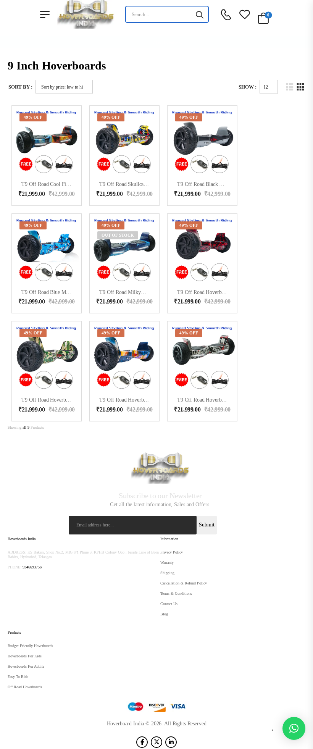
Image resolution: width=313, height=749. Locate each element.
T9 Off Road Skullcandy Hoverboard (138, 184)
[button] (293, 728)
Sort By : (20, 87)
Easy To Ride (18, 677)
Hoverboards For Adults (26, 666)
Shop (144, 42)
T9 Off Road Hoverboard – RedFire (215, 292)
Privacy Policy (171, 552)
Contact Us (168, 604)
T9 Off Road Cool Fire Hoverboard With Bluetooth (75, 184)
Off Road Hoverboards (25, 687)
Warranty (167, 562)
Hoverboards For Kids (25, 656)
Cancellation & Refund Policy (183, 583)
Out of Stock (118, 235)
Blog (164, 614)
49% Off (33, 117)
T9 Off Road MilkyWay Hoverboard (138, 292)
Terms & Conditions (176, 593)
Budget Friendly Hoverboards (30, 646)
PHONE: (14, 567)
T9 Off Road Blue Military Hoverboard (63, 292)
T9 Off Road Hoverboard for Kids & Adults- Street (232, 400)
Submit (207, 525)
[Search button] (199, 14)
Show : (248, 87)
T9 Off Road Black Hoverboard (210, 184)
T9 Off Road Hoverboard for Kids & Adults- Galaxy (155, 400)
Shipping (167, 573)
